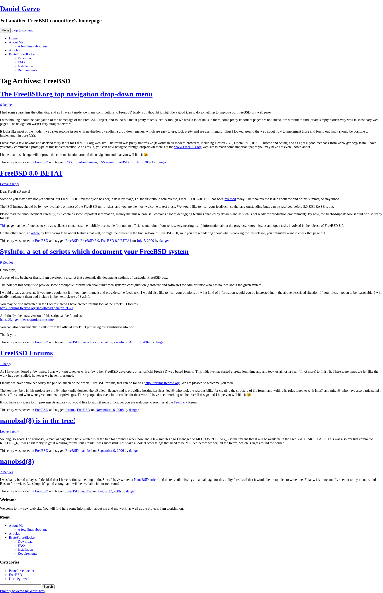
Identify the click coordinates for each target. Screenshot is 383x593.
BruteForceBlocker (22, 54)
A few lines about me (32, 46)
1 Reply (5, 364)
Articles (14, 50)
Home (13, 38)
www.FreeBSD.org (188, 147)
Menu (5, 30)
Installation (25, 66)
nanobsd (86, 450)
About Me (16, 42)
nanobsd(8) (17, 461)
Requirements (27, 70)
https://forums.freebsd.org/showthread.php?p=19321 (36, 308)
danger (161, 162)
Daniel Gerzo (20, 9)
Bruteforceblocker (21, 571)
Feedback (180, 402)
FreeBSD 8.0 (89, 241)
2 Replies (6, 472)
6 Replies (6, 105)
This (3, 225)
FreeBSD (41, 162)
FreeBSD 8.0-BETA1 (31, 173)
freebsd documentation (96, 342)
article (35, 233)
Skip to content (22, 30)
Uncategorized (19, 579)
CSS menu (106, 162)
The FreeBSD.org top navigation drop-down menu (76, 94)
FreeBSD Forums (26, 353)
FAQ (21, 62)
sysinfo (119, 342)
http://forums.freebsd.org (162, 383)
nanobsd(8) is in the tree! (37, 421)
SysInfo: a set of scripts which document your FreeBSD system (94, 251)
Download (25, 58)
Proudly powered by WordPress (22, 591)
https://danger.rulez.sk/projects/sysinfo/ (27, 319)
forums (70, 410)
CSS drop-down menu (81, 162)
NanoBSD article (146, 479)
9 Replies (6, 262)
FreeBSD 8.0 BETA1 (116, 241)
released (230, 199)
